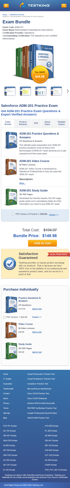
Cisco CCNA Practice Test (38, 393)
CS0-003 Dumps (52, 450)
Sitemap (6, 413)
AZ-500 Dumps (51, 460)
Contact (6, 393)
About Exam (47, 123)
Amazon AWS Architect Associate (41, 403)
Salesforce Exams (17, 15)
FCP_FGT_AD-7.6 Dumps (56, 470)
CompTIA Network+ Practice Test (41, 379)
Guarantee (7, 384)
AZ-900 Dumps (51, 436)
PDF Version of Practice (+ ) (31, 214)
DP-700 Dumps (9, 450)
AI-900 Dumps (9, 445)
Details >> (53, 215)
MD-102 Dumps (51, 445)
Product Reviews (23, 123)
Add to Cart (42, 243)
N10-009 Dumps (51, 426)
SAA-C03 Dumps (10, 440)
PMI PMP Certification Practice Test (42, 408)
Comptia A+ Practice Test (37, 384)
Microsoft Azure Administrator (39, 389)
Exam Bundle (8, 123)
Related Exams (61, 123)
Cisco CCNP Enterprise (37, 398)
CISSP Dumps (51, 465)
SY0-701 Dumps (10, 426)
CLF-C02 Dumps (52, 455)
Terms (5, 408)
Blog (5, 418)
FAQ (36, 123)
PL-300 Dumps (51, 431)
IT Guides (7, 379)
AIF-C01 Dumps (10, 465)
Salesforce (29, 33)
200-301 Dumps (9, 436)
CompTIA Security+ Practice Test (41, 374)
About (5, 398)
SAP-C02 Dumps (10, 455)
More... (22, 183)
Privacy (6, 403)
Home (5, 15)
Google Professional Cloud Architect (42, 413)
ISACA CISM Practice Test (38, 418)
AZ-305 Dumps (9, 460)
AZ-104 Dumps (9, 431)
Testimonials (8, 389)
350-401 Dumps (51, 440)
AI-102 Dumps (9, 470)
